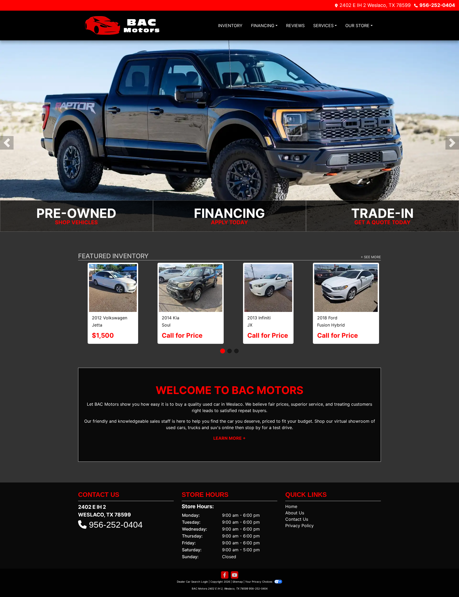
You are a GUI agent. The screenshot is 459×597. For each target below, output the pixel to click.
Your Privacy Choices (259, 568)
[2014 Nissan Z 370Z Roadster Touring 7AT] (346, 276)
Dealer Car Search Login (192, 568)
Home (291, 493)
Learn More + (229, 425)
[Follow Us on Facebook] (224, 562)
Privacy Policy (299, 512)
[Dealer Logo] (122, 25)
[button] (7, 143)
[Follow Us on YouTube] (234, 562)
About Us (294, 499)
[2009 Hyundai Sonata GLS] (113, 281)
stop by (253, 414)
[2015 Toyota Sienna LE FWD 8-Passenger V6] (190, 276)
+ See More (371, 257)
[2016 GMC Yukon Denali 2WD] (268, 276)
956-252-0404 (437, 5)
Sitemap (237, 568)
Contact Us (296, 506)
